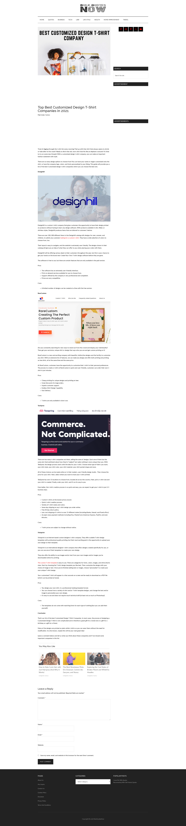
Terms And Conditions (44, 805)
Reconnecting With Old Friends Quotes (125, 782)
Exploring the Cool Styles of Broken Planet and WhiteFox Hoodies (98, 669)
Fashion (47, 115)
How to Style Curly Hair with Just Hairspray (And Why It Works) (50, 669)
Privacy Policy (42, 801)
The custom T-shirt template (47, 563)
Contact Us (41, 788)
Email (40, 735)
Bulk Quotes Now (93, 8)
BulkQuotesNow (99, 819)
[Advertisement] (74, 91)
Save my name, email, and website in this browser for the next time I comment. (67, 755)
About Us (40, 780)
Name (40, 724)
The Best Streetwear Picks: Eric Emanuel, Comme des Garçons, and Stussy (73, 669)
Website (40, 745)
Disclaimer (41, 797)
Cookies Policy (42, 792)
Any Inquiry (41, 784)
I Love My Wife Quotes (120, 780)
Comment (42, 698)
